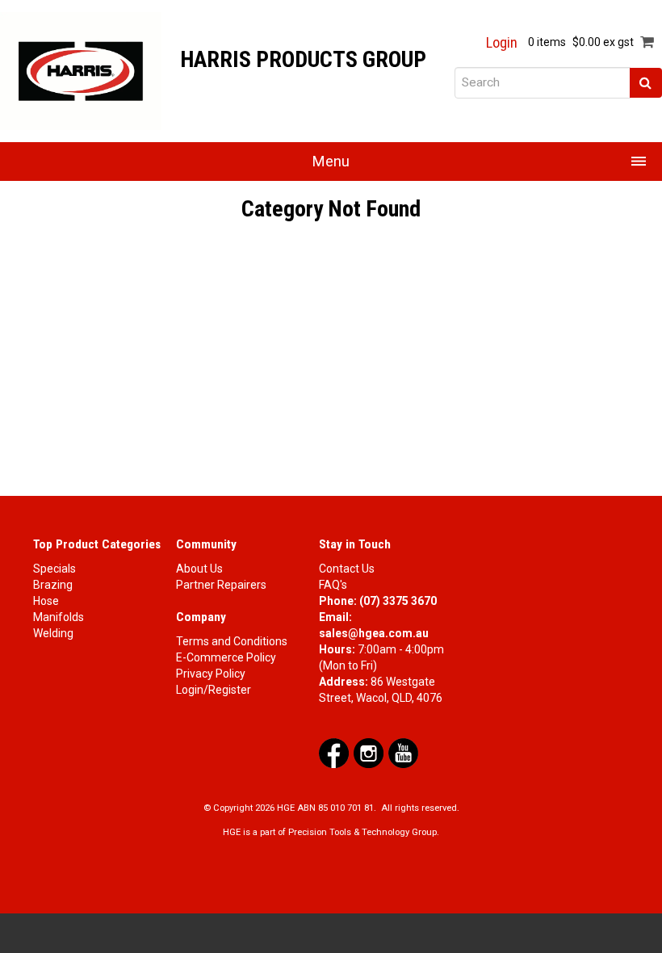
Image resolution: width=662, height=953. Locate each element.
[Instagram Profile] (368, 751)
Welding (53, 633)
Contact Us (347, 568)
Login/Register (213, 689)
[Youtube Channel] (403, 751)
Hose (46, 600)
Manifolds (58, 617)
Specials (54, 568)
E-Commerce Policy (226, 657)
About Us (199, 568)
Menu (331, 161)
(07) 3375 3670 (398, 600)
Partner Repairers (221, 584)
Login (501, 43)
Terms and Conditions (231, 641)
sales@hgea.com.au (374, 633)
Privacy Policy (210, 673)
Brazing (53, 584)
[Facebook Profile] (334, 751)
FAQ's (333, 584)
